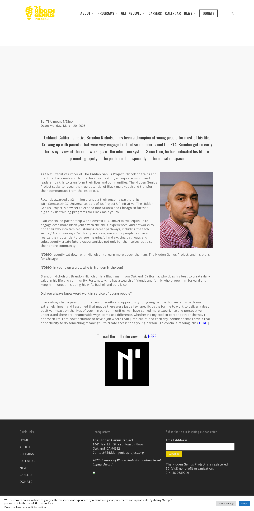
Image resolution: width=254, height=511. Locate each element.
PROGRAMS (105, 13)
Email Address (176, 440)
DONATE (208, 13)
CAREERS (155, 13)
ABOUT (85, 13)
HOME (24, 440)
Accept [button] (244, 503)
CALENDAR (173, 13)
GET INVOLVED (131, 13)
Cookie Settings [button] (226, 503)
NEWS (188, 13)
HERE (203, 323)
